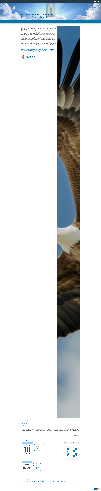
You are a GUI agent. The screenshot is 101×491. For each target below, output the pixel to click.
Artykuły (34, 21)
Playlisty (40, 21)
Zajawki (29, 21)
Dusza (23, 425)
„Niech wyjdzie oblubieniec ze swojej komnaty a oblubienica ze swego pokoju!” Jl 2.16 (44, 481)
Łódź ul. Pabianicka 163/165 (41, 444)
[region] (50, 488)
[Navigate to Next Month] (78, 442)
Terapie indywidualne (56, 21)
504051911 (38, 450)
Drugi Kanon (47, 21)
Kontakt (71, 21)
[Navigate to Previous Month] (65, 442)
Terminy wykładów (65, 21)
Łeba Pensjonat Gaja (43, 461)
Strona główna (23, 21)
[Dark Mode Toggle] (98, 489)
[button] (21, 485)
